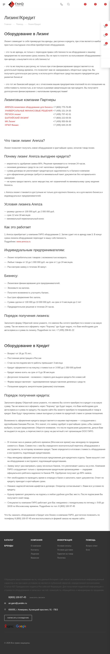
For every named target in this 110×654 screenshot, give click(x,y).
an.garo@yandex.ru (17, 603)
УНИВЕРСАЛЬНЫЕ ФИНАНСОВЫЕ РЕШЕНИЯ (28, 110)
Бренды (8, 546)
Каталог (8, 540)
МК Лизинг (10, 121)
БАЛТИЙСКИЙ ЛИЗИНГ (17, 118)
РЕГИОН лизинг (13, 114)
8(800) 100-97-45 (17, 597)
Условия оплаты (64, 546)
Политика (61, 558)
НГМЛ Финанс (12, 125)
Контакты (35, 550)
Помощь (91, 540)
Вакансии (35, 558)
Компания (36, 540)
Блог (88, 550)
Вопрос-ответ (92, 546)
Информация (64, 540)
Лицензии (35, 554)
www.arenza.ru (23, 241)
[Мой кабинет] (75, 4)
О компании (36, 546)
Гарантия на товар (65, 554)
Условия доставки (65, 550)
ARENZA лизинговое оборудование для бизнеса (29, 107)
